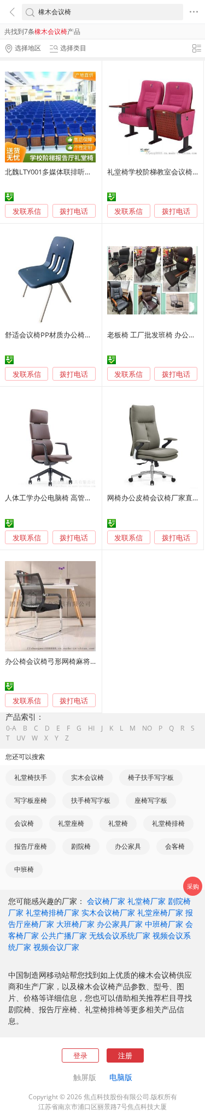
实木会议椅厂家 (108, 912)
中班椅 (24, 869)
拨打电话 (74, 211)
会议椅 (24, 823)
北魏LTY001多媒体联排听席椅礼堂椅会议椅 (73, 172)
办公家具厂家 (120, 924)
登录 (80, 1055)
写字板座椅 (30, 800)
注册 (125, 1055)
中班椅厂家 (164, 924)
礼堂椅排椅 (168, 823)
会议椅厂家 (106, 901)
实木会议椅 (87, 777)
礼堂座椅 (71, 823)
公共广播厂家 (64, 935)
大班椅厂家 (75, 924)
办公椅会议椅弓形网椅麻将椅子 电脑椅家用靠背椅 (84, 661)
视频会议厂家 (56, 947)
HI (91, 728)
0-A (11, 728)
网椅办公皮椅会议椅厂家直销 (153, 498)
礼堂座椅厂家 (160, 912)
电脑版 (120, 1077)
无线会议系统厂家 (119, 935)
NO (147, 728)
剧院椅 (81, 846)
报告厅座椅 (30, 846)
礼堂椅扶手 (30, 777)
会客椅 (175, 846)
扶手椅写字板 (90, 800)
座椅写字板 (150, 800)
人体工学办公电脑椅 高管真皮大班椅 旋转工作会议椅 (88, 498)
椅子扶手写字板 (151, 777)
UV (20, 738)
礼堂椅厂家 (146, 901)
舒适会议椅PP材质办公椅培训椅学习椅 (66, 335)
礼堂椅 (118, 823)
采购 (193, 886)
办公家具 (128, 846)
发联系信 (27, 211)
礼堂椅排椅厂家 (52, 912)
